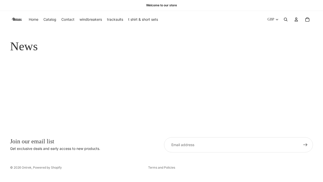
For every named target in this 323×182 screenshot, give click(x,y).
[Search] (285, 19)
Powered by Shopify (47, 167)
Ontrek (27, 167)
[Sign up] (305, 145)
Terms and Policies (161, 167)
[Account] (296, 19)
